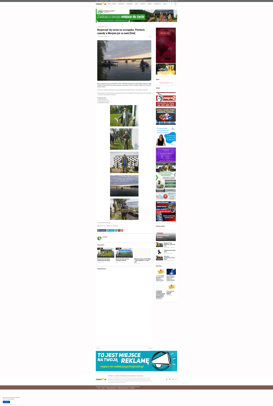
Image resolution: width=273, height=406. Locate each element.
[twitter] (172, 1)
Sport (105, 225)
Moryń (106, 26)
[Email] (122, 230)
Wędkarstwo (109, 225)
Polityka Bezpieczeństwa (123, 388)
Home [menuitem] (109, 3)
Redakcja (132, 388)
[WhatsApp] (116, 230)
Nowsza (98, 348)
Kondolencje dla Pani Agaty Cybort (169, 251)
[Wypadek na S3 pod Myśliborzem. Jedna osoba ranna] (159, 244)
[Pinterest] (119, 230)
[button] (172, 4)
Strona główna (100, 26)
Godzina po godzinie (163, 82)
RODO (103, 388)
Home (97, 0)
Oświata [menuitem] (149, 3)
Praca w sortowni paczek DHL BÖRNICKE (170, 293)
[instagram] (176, 379)
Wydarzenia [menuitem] (129, 3)
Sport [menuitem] (136, 3)
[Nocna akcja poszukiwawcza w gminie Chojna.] (159, 258)
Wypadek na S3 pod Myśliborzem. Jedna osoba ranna (169, 244)
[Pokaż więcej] (125, 230)
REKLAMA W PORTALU (104, 0)
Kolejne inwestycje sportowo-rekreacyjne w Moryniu (122, 259)
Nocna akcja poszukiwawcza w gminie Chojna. (169, 258)
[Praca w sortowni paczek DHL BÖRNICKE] (171, 287)
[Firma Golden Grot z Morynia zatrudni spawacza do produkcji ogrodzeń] (171, 272)
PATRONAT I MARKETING (114, 0)
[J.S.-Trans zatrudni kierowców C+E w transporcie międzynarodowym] (160, 272)
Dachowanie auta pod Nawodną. (163, 236)
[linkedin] (176, 1)
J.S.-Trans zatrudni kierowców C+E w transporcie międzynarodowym (160, 278)
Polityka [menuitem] (143, 3)
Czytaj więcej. (11, 398)
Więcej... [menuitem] (165, 3)
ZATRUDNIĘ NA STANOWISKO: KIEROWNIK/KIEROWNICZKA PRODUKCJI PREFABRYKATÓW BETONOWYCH (160, 295)
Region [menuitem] (114, 3)
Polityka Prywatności (111, 388)
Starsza (150, 348)
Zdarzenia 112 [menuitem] (157, 3)
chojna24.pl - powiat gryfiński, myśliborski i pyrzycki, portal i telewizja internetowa (122, 386)
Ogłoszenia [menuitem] (121, 3)
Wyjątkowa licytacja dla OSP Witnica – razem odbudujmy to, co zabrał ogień (142, 260)
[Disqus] (124, 289)
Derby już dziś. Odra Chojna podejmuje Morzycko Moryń (103, 259)
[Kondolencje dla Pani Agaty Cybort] (159, 252)
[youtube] (170, 1)
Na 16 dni (170, 82)
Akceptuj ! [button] (6, 402)
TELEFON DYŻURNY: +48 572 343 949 (138, 0)
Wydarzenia (115, 225)
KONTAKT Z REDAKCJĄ (125, 0)
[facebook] (168, 1)
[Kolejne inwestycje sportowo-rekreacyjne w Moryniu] (124, 253)
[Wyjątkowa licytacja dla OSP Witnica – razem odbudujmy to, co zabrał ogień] (142, 253)
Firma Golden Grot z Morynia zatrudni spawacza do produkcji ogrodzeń (171, 278)
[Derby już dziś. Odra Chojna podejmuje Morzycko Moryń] (105, 253)
